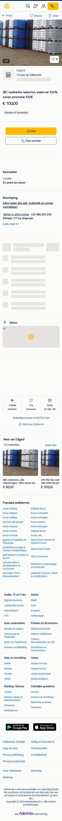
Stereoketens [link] (11, 610)
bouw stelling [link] (10, 508)
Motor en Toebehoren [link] (15, 642)
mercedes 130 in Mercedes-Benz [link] (11, 575)
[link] (7, 6)
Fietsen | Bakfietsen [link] (41, 633)
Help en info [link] (10, 748)
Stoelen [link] (8, 673)
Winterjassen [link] (11, 710)
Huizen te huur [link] (38, 668)
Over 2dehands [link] (12, 770)
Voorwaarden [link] (39, 748)
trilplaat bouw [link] (38, 508)
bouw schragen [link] (39, 517)
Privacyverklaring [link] (13, 754)
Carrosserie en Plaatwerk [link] (11, 635)
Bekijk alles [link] (50, 445)
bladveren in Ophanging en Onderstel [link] (43, 565)
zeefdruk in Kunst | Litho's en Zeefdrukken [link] (44, 575)
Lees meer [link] (9, 224)
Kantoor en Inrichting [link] (42, 697)
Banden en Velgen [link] (13, 628)
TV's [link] (6, 615)
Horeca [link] (35, 692)
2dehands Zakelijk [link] (14, 741)
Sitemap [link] (8, 777)
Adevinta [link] (36, 770)
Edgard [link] (21, 70)
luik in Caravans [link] (39, 556)
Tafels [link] (7, 678)
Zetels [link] (7, 663)
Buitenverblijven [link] (39, 678)
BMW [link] (34, 600)
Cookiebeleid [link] (38, 754)
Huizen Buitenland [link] (40, 673)
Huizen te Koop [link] (39, 663)
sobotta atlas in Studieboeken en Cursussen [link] (11, 565)
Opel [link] (33, 605)
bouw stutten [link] (38, 522)
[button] (36, 6)
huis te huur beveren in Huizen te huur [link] (43, 541)
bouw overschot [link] (39, 513)
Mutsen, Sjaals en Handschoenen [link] (13, 699)
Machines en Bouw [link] (41, 702)
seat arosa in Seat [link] (40, 549)
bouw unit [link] (36, 535)
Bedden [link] (8, 668)
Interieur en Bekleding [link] (15, 647)
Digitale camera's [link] (13, 600)
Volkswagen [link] (37, 615)
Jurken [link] (8, 692)
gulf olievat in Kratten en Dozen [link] (16, 556)
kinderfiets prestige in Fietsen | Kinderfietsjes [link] (15, 549)
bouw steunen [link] (10, 526)
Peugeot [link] (35, 610)
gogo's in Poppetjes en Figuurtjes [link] (14, 541)
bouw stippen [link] (10, 513)
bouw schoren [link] (10, 535)
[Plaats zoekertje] (53, 6)
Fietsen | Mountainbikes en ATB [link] (43, 640)
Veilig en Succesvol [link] (42, 741)
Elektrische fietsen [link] (40, 628)
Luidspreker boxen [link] (14, 605)
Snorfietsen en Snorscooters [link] (38, 649)
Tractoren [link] (36, 707)
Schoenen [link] (9, 705)
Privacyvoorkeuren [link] (14, 761)
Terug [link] (9, 15)
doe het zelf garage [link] (13, 522)
